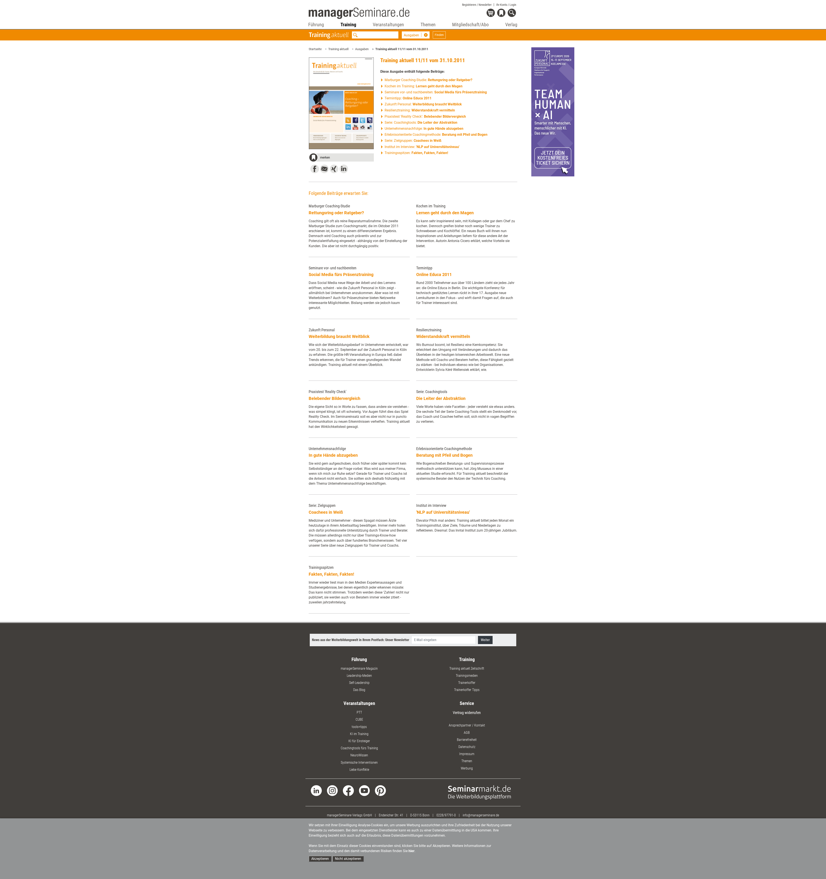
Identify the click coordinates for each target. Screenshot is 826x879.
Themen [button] (428, 24)
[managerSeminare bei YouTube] (364, 790)
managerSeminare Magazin (359, 668)
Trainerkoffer (466, 683)
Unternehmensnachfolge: (424, 128)
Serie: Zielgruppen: (413, 141)
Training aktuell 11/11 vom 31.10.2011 (401, 49)
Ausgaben (362, 49)
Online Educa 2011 (434, 274)
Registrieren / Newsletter (477, 4)
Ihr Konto (506, 4)
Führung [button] (316, 24)
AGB (467, 733)
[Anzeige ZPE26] (552, 111)
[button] (341, 158)
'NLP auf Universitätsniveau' (443, 512)
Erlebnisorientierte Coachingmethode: (436, 135)
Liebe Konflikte (359, 770)
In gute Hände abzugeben (333, 455)
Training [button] (348, 24)
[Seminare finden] (480, 792)
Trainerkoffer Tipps (466, 690)
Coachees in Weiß (326, 512)
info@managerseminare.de (481, 815)
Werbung (467, 768)
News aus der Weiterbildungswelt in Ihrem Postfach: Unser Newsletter (360, 640)
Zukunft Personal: (423, 104)
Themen (466, 761)
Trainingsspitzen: (416, 153)
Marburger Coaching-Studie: (428, 80)
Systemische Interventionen (359, 762)
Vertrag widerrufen (467, 712)
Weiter (485, 640)
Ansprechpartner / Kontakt (467, 725)
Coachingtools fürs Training (359, 748)
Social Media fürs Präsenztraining (341, 274)
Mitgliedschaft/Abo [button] (470, 24)
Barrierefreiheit (467, 740)
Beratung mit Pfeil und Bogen (444, 455)
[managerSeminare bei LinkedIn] (316, 790)
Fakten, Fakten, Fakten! (331, 574)
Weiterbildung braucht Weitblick (339, 336)
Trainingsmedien (467, 676)
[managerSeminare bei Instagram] (332, 790)
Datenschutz (466, 747)
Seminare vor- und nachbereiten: (436, 92)
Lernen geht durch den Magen (445, 212)
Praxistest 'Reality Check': (425, 116)
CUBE (359, 719)
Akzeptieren (320, 859)
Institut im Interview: (422, 147)
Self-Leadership (359, 683)
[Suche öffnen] (512, 13)
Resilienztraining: (420, 110)
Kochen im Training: (423, 86)
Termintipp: (408, 98)
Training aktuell (338, 49)
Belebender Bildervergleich (334, 398)
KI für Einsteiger (359, 741)
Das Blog (359, 690)
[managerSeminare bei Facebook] (348, 790)
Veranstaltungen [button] (388, 24)
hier (411, 851)
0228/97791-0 (446, 815)
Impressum (466, 754)
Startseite (315, 49)
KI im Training (359, 734)
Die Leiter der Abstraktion (440, 398)
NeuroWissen (359, 755)
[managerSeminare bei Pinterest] (380, 790)
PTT (359, 712)
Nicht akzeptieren (348, 859)
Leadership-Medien (359, 676)
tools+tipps (359, 727)
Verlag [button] (511, 24)
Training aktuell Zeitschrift (466, 668)
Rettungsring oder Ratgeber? (336, 212)
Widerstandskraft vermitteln (443, 336)
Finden (439, 35)
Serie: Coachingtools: (421, 122)
